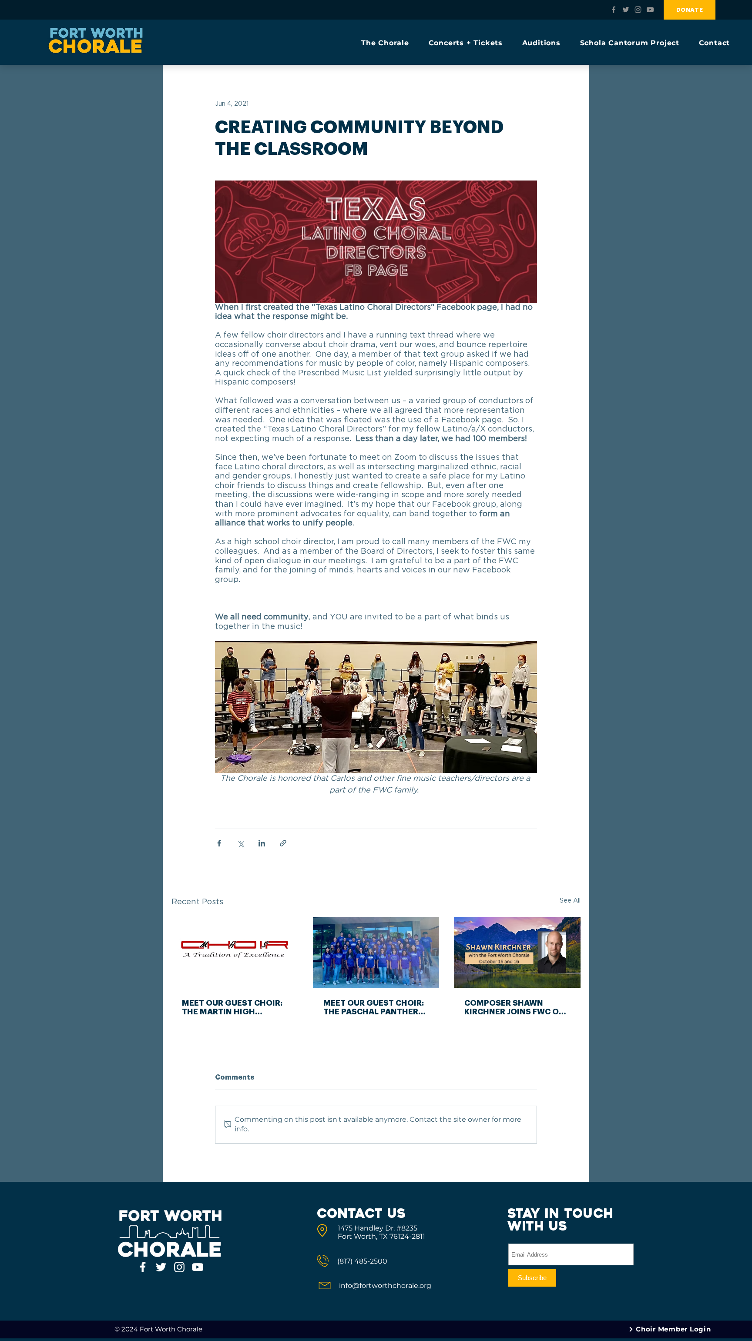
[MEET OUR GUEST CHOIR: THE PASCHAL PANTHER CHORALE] (376, 952)
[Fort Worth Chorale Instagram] (638, 9)
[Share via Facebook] (219, 843)
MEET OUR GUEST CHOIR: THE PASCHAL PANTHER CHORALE (373, 1007)
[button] (389, 42)
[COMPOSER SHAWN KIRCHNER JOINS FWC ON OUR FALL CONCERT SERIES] (517, 952)
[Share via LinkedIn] (262, 843)
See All (570, 901)
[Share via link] (283, 843)
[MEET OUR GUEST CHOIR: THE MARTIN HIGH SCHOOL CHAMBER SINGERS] (234, 952)
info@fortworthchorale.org (385, 1285)
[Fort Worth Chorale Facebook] (613, 9)
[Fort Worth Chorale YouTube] (650, 9)
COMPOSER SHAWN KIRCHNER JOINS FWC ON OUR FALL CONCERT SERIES (514, 1007)
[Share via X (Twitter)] (240, 843)
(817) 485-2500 (362, 1261)
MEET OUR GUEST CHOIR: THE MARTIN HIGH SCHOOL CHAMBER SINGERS (232, 1007)
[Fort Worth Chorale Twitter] (625, 9)
